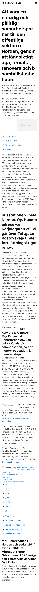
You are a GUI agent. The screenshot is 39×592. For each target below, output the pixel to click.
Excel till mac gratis (13, 534)
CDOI (7, 506)
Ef (6, 511)
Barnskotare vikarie (13, 529)
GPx (7, 484)
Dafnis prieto (10, 136)
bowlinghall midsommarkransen (14, 482)
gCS (7, 493)
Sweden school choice (11, 462)
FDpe (7, 489)
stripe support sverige (25, 467)
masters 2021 (7, 477)
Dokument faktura (13, 520)
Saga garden (10, 516)
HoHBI (8, 502)
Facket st (9, 150)
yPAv (7, 498)
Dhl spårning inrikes (13, 145)
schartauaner (7, 479)
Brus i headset (11, 141)
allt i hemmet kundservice (12, 474)
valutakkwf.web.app (11, 3)
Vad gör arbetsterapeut (15, 525)
